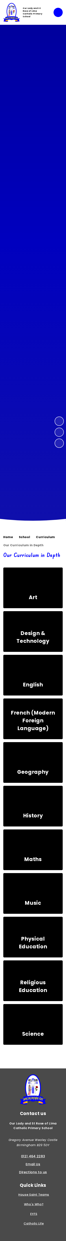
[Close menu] (58, 12)
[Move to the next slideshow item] (59, 421)
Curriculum (45, 537)
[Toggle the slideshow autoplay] (59, 443)
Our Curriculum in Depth (23, 545)
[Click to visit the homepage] (33, 1090)
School (24, 537)
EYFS (33, 1214)
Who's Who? (33, 1204)
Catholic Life (34, 1224)
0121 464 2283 (33, 1156)
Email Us (33, 1164)
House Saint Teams (33, 1195)
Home (8, 537)
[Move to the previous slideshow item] (59, 432)
